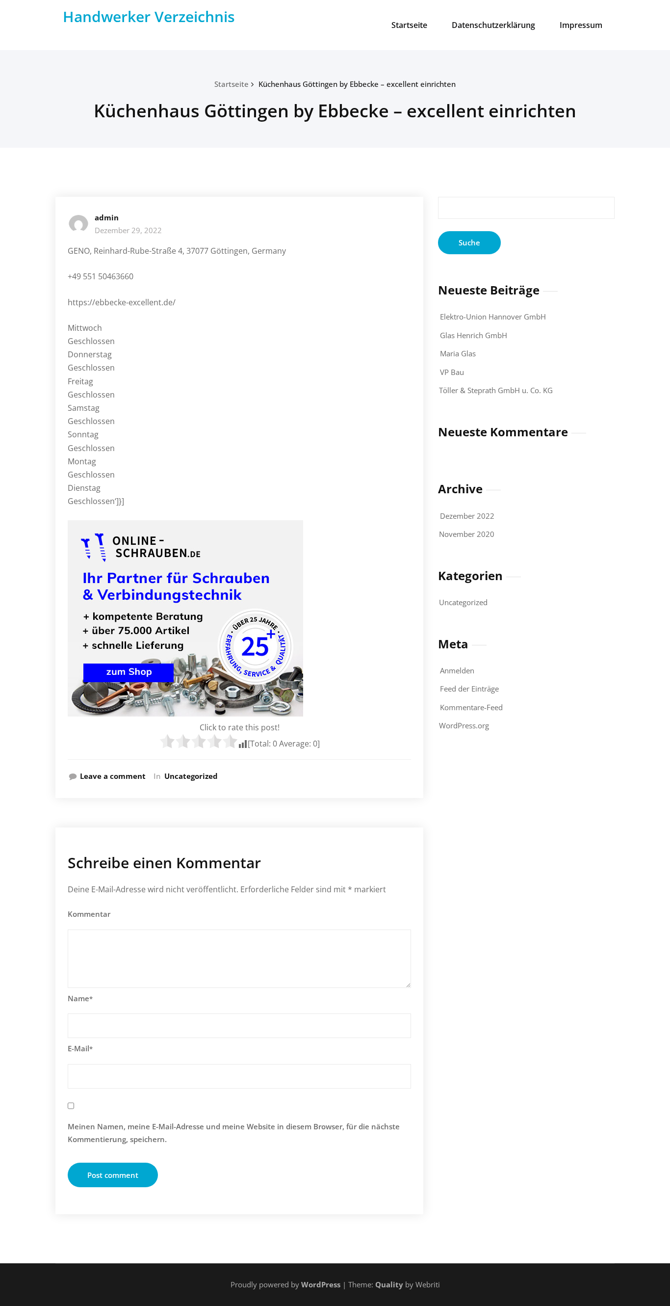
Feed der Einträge (469, 688)
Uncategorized (191, 776)
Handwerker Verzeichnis (149, 16)
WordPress (320, 1284)
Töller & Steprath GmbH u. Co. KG (496, 390)
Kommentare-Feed (471, 707)
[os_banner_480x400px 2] (239, 618)
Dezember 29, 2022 (128, 230)
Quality (389, 1284)
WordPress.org (464, 725)
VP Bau (452, 372)
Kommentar (89, 914)
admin (107, 217)
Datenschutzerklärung (493, 25)
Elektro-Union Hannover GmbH (493, 316)
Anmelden (457, 670)
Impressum (581, 25)
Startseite (409, 25)
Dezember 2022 (467, 516)
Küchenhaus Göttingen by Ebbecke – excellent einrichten (357, 84)
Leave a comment (113, 776)
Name (80, 998)
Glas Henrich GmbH (473, 335)
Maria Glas (458, 353)
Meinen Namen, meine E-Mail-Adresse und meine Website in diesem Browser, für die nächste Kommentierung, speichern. (234, 1132)
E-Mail (80, 1048)
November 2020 (466, 534)
